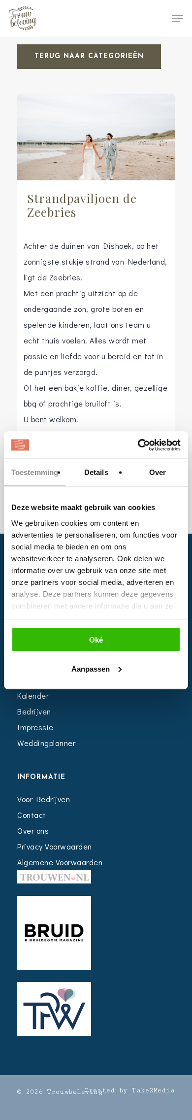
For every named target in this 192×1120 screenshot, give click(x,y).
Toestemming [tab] (34, 472)
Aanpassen (90, 668)
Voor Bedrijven (43, 799)
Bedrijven (34, 711)
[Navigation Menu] (177, 18)
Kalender (33, 695)
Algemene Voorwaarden (59, 862)
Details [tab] (96, 472)
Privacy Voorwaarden (54, 846)
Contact (31, 815)
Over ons (33, 830)
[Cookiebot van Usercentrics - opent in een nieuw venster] (138, 445)
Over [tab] (157, 472)
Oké (96, 640)
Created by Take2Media (129, 1090)
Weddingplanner (46, 743)
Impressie (35, 727)
